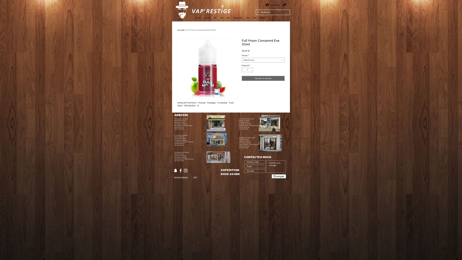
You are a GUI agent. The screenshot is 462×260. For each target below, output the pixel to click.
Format (245, 55)
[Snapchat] (175, 170)
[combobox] (263, 60)
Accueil (180, 30)
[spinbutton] (247, 70)
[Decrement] (243, 70)
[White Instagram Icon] (185, 170)
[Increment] (251, 70)
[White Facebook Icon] (180, 170)
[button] (284, 4)
